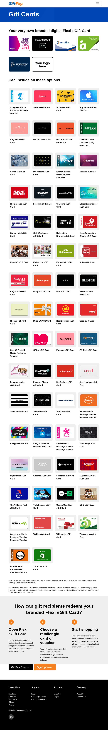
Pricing (11, 705)
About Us (80, 694)
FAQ (33, 694)
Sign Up (57, 694)
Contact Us (81, 697)
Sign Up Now (44, 667)
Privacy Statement (38, 699)
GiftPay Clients (20, 667)
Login (56, 697)
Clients (11, 702)
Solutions (12, 694)
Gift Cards (13, 699)
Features (12, 697)
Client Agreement (38, 697)
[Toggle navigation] (97, 3)
